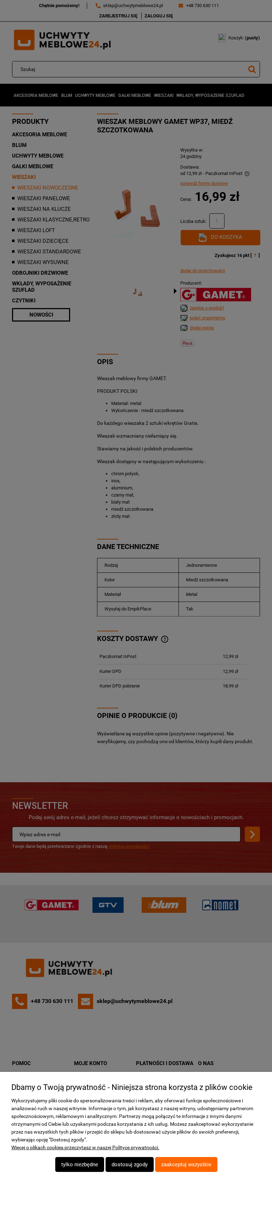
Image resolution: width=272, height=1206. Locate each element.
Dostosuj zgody (130, 1164)
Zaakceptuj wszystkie (186, 1164)
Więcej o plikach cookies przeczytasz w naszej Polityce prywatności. (85, 1147)
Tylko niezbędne (79, 1164)
